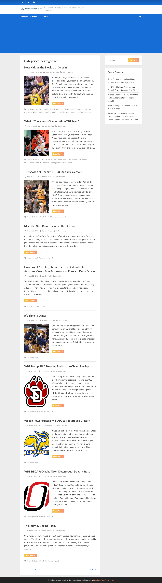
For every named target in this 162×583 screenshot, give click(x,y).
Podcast (24, 17)
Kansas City (37, 109)
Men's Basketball (49, 109)
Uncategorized (74, 112)
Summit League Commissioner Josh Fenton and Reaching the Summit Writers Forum (123, 116)
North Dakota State (78, 109)
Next (92, 569)
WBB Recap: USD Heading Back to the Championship (56, 366)
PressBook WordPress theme (103, 580)
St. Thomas (64, 112)
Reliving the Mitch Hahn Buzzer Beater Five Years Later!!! (123, 98)
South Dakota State (52, 112)
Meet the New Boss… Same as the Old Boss (50, 226)
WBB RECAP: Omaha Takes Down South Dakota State (57, 471)
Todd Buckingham (52, 72)
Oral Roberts (28, 112)
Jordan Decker (46, 371)
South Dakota (39, 112)
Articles (33, 17)
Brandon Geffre (45, 177)
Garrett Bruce (47, 231)
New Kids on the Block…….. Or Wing (46, 67)
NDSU (58, 109)
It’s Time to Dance (35, 315)
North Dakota (66, 109)
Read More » (58, 103)
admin (44, 276)
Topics (45, 17)
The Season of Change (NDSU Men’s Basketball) (53, 171)
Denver (29, 109)
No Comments (67, 72)
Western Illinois (85, 112)
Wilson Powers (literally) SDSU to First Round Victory (57, 420)
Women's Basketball (46, 258)
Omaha (88, 109)
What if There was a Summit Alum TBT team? (51, 121)
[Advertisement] (81, 35)
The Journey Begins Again (40, 525)
